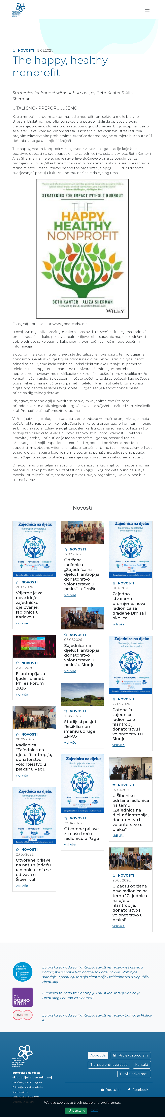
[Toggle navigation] (147, 9)
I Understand (76, 1110)
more (94, 1110)
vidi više (22, 623)
